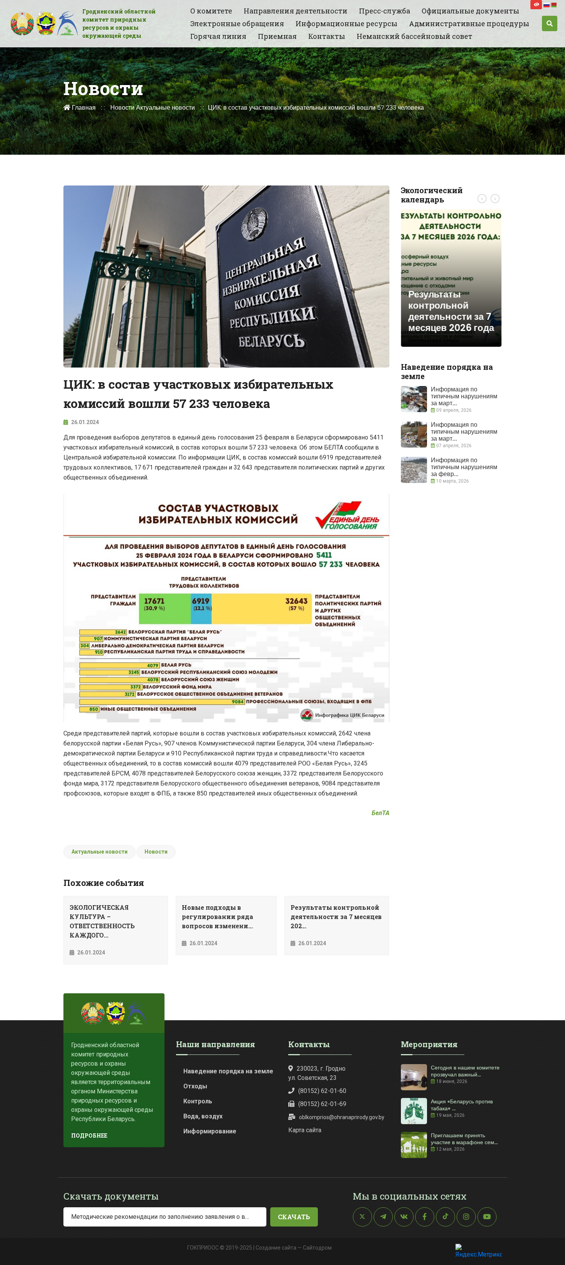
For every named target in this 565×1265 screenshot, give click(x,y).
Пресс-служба (384, 10)
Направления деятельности (295, 10)
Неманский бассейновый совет (414, 36)
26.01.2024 (84, 422)
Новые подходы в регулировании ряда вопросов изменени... (217, 916)
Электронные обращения (237, 23)
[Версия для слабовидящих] (536, 4)
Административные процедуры (469, 23)
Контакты (326, 36)
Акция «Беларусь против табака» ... (462, 1105)
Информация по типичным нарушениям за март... (464, 396)
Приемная (277, 36)
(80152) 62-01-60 (322, 1091)
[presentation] (482, 198)
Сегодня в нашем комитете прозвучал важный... (465, 1071)
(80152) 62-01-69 (322, 1104)
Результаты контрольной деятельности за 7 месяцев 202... (336, 916)
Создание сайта (276, 1248)
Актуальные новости (165, 107)
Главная (83, 107)
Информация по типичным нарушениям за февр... (464, 467)
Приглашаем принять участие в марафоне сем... (464, 1138)
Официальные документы (470, 10)
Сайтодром (317, 1248)
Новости (122, 107)
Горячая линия (218, 36)
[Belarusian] (553, 4)
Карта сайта (304, 1130)
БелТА (380, 813)
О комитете (211, 10)
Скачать (294, 1217)
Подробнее (89, 1135)
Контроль (197, 1101)
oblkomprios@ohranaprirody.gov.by (341, 1117)
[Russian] (546, 4)
